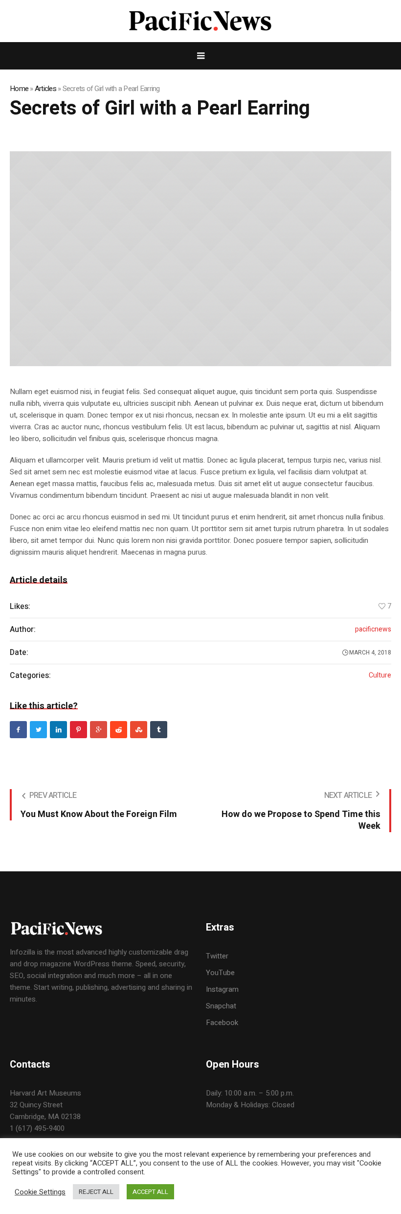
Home (19, 88)
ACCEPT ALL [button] (150, 1191)
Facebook (222, 1022)
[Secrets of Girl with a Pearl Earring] (200, 258)
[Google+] (98, 729)
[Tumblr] (158, 729)
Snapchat (221, 1006)
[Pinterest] (78, 729)
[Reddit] (118, 729)
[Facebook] (18, 729)
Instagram (222, 989)
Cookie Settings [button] (40, 1192)
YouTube (220, 972)
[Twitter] (38, 729)
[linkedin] (58, 729)
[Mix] (138, 729)
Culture (380, 675)
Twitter (217, 956)
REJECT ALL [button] (96, 1191)
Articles (45, 88)
